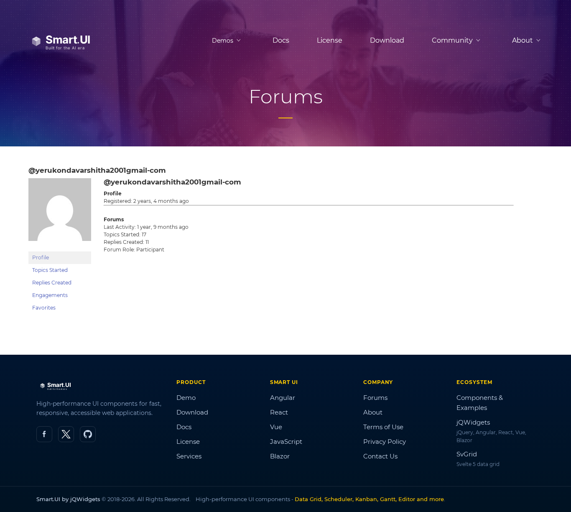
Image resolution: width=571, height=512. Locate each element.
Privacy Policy (384, 441)
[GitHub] (88, 434)
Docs (281, 40)
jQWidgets (473, 422)
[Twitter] (66, 434)
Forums (375, 398)
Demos (222, 40)
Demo (186, 398)
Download (387, 40)
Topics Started (50, 270)
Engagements (50, 295)
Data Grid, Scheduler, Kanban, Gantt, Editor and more (369, 499)
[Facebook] (44, 434)
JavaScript (286, 441)
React (279, 412)
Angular (282, 398)
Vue (276, 427)
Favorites (44, 308)
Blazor (280, 456)
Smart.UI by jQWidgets (68, 499)
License (329, 40)
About (372, 412)
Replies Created (51, 282)
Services (188, 456)
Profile (40, 257)
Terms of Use (383, 427)
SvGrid (466, 454)
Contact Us (380, 456)
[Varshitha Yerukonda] (59, 247)
